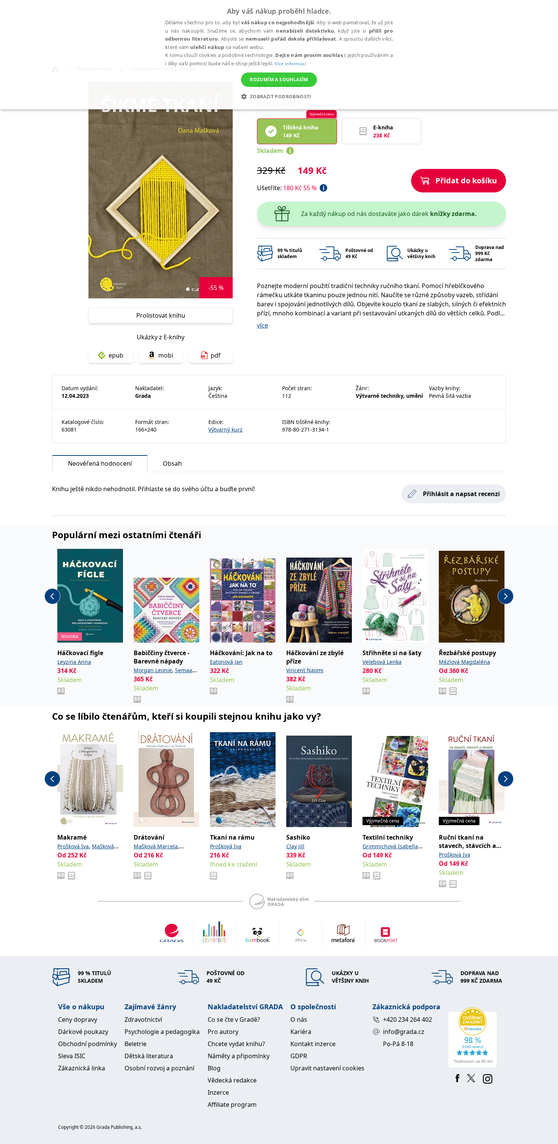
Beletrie (136, 1044)
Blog (214, 1068)
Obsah (172, 463)
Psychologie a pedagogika (162, 1031)
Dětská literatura (149, 1056)
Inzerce (218, 1092)
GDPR (298, 1056)
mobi (165, 355)
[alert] (279, 54)
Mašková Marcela (156, 846)
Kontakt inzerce (313, 1044)
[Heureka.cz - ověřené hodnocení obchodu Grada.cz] (474, 1037)
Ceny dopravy (77, 1019)
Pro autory (223, 1031)
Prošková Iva (73, 846)
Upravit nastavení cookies (327, 1068)
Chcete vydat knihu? (236, 1044)
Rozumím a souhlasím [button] (279, 79)
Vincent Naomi (304, 670)
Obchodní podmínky (87, 1044)
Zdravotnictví (143, 1019)
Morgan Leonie (153, 670)
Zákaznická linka (81, 1068)
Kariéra (300, 1031)
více (262, 325)
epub (116, 355)
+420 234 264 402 (407, 1019)
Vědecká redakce (232, 1080)
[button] (279, 96)
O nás (298, 1019)
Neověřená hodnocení (100, 463)
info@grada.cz (403, 1031)
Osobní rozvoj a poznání (159, 1068)
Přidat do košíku (466, 180)
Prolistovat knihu (160, 315)
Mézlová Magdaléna (464, 661)
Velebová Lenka (382, 661)
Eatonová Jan (226, 661)
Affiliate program (232, 1104)
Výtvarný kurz (225, 429)
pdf (216, 355)
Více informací (290, 63)
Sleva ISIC (71, 1056)
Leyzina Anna (74, 661)
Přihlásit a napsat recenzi (461, 494)
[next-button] (506, 596)
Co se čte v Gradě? (234, 1019)
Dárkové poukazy (83, 1031)
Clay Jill (295, 846)
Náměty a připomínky (239, 1056)
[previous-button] (52, 596)
